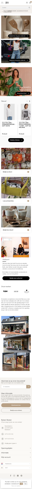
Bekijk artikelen (15, 140)
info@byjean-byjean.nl (10, 443)
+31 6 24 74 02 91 (9, 438)
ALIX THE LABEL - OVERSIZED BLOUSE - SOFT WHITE (8, 124)
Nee (25, 483)
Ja (21, 483)
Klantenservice (16, 405)
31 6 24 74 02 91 (9, 434)
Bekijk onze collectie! (16, 278)
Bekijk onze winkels (16, 410)
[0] (30, 2)
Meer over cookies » (16, 486)
